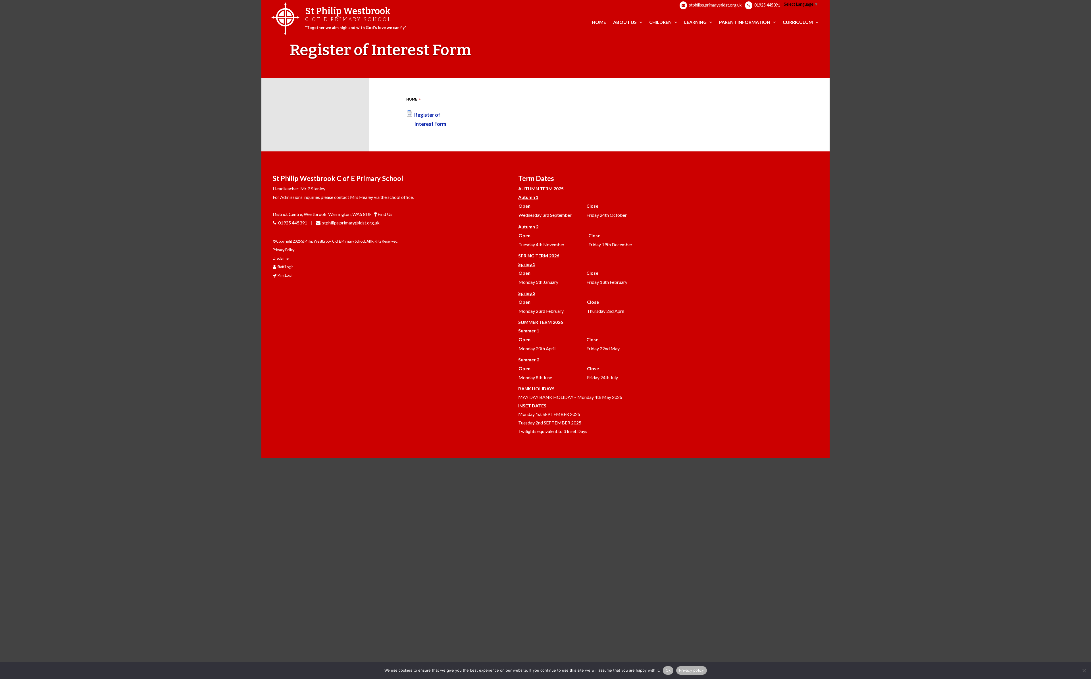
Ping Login (285, 275)
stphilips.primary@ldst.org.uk (715, 5)
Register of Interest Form (430, 119)
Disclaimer (281, 258)
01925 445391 (766, 5)
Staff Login (285, 266)
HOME (411, 99)
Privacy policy (691, 670)
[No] (1084, 670)
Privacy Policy (284, 249)
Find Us (385, 214)
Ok (668, 670)
